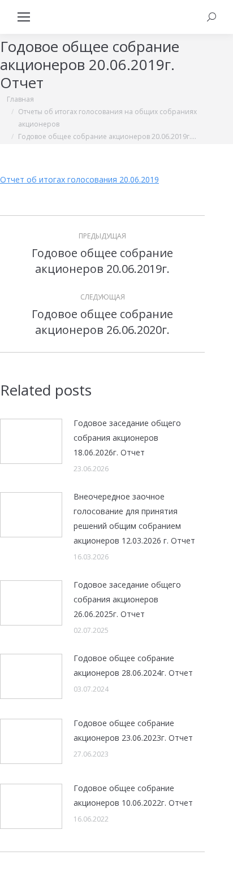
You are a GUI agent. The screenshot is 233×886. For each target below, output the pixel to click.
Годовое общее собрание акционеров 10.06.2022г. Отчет (133, 795)
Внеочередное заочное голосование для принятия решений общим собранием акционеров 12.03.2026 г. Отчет (134, 518)
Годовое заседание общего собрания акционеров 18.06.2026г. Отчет (127, 438)
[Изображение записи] (31, 441)
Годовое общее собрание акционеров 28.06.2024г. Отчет (133, 665)
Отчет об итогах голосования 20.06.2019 (79, 179)
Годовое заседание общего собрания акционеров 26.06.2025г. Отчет (127, 599)
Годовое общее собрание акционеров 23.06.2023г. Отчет (133, 730)
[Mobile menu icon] (24, 17)
